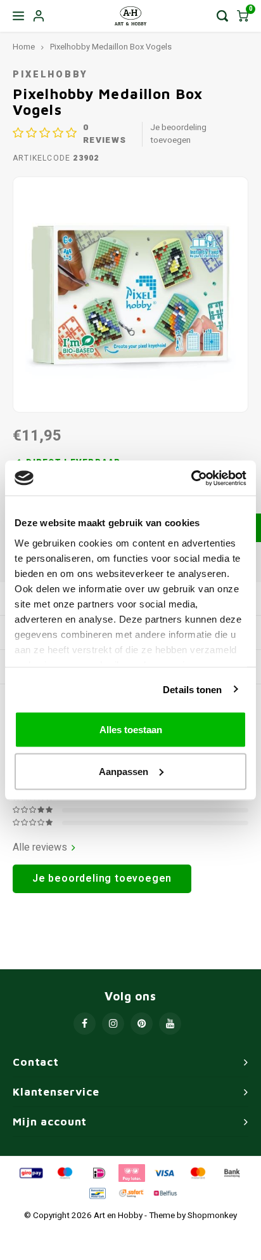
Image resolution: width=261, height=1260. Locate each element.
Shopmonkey (212, 1215)
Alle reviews (40, 847)
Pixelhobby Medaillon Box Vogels (111, 47)
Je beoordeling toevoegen (178, 134)
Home (24, 47)
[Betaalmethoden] (30, 1172)
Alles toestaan (130, 729)
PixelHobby (50, 74)
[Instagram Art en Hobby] (113, 1023)
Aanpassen (123, 771)
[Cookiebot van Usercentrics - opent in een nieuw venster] (191, 478)
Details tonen (192, 689)
